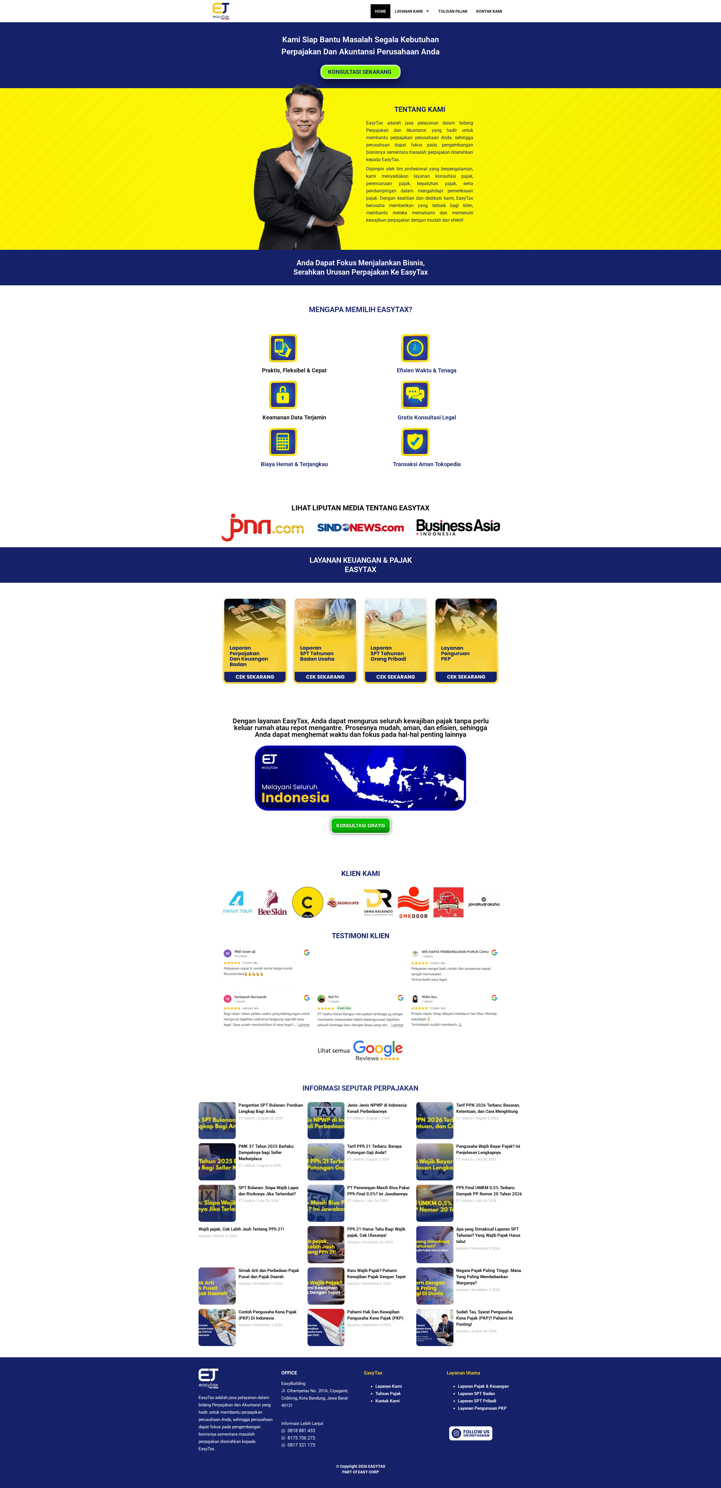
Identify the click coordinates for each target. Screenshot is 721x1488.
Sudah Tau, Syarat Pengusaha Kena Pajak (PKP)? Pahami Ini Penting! (484, 1318)
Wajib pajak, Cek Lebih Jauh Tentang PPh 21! (241, 1229)
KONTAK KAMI (489, 11)
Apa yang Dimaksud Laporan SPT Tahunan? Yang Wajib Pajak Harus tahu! (488, 1235)
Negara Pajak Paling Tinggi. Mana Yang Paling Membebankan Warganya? (488, 1276)
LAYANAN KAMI (409, 11)
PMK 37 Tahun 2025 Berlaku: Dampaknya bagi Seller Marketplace (266, 1152)
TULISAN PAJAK (453, 11)
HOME (380, 11)
